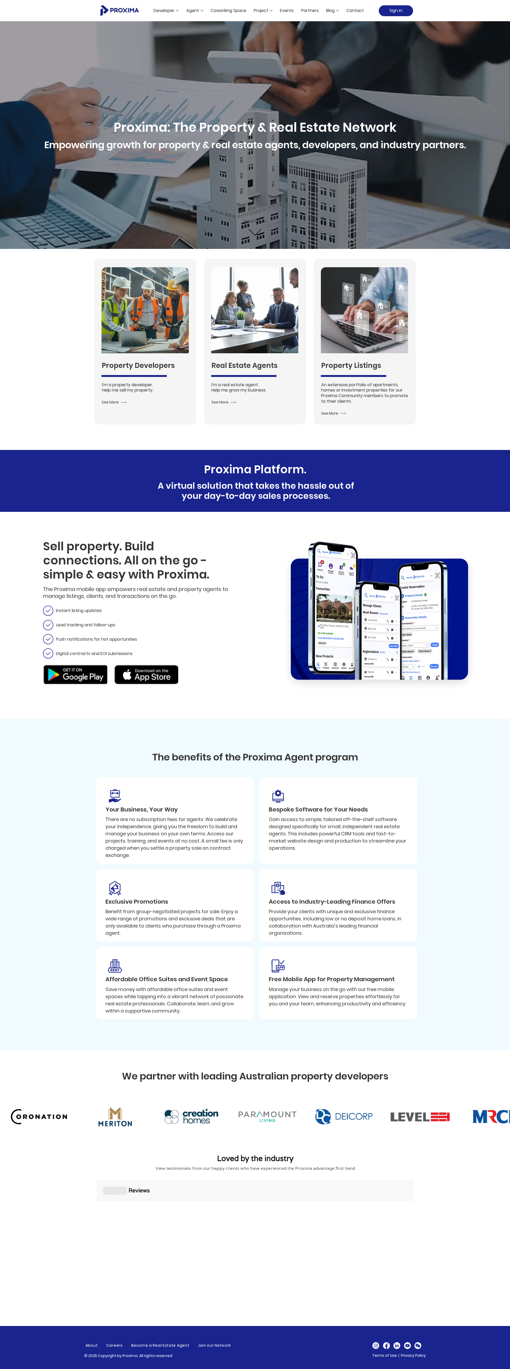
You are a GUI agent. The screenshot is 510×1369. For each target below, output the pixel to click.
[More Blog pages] (337, 10)
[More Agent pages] (202, 10)
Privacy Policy (413, 1355)
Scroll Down (255, 221)
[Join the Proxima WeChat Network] (418, 1345)
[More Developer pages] (177, 10)
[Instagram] (375, 1345)
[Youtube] (407, 1345)
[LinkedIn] (397, 1345)
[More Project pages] (271, 10)
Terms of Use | (386, 1355)
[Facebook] (386, 1345)
